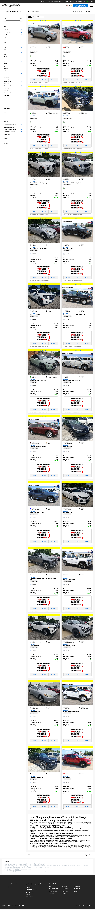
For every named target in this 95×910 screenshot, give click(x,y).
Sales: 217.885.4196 (45, 1)
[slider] (5, 21)
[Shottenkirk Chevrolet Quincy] (14, 5)
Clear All (30, 16)
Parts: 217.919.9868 (64, 1)
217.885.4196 (80, 5)
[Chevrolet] (5, 5)
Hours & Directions (80, 6)
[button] (58, 33)
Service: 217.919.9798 (55, 1)
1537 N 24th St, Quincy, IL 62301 (78, 1)
